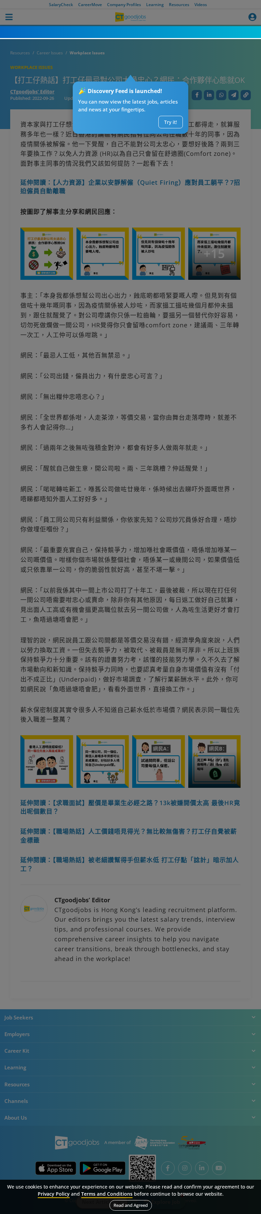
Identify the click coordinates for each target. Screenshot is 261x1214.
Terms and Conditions (107, 1194)
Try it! (170, 122)
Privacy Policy (54, 1194)
